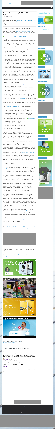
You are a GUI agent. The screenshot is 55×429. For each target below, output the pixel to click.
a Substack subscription (21, 20)
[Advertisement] (37, 3)
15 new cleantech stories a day (20, 254)
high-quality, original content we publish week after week (23, 21)
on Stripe (33, 20)
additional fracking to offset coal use (12, 168)
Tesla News (24, 7)
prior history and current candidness (13, 106)
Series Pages (35, 7)
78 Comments (10, 16)
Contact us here (10, 250)
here (20, 341)
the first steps (22, 98)
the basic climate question (30, 210)
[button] (31, 8)
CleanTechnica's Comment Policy (9, 342)
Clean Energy (5, 7)
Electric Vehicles (13, 7)
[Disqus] (19, 361)
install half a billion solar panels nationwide (24, 31)
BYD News (19, 7)
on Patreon (28, 20)
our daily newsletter (16, 228)
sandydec (7, 16)
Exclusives (29, 7)
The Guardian (20, 46)
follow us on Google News (26, 228)
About (40, 7)
